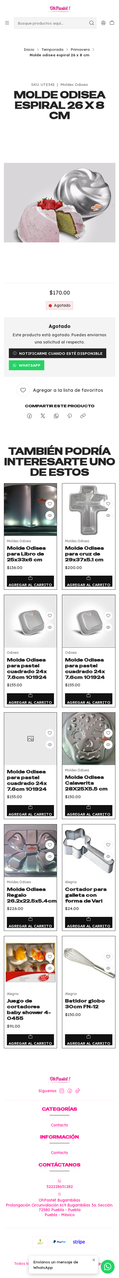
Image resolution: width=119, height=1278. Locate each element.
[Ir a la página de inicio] (59, 8)
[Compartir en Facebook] (29, 416)
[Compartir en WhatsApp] (56, 416)
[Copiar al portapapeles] (82, 416)
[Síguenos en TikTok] (78, 1091)
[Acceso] (103, 22)
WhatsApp (29, 365)
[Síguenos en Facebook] (70, 1091)
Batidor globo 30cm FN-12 (85, 1004)
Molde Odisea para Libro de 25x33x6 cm (26, 554)
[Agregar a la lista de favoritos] (49, 503)
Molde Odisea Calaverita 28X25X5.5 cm (86, 783)
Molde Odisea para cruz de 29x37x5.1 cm (84, 554)
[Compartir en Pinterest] (69, 416)
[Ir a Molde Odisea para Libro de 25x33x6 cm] (30, 509)
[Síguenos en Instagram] (61, 1091)
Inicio (29, 49)
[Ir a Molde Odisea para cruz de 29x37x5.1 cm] (88, 509)
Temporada (52, 49)
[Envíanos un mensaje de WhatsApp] (108, 1267)
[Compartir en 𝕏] (43, 416)
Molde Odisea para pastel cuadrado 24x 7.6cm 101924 (27, 668)
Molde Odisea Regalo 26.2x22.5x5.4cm (32, 895)
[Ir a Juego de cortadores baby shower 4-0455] (30, 962)
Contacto (59, 1125)
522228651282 (59, 1186)
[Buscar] (91, 22)
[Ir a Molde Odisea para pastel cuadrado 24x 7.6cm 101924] (30, 621)
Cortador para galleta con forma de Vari (86, 895)
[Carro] (112, 22)
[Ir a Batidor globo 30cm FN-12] (88, 962)
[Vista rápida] (49, 515)
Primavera (80, 49)
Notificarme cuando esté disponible (60, 353)
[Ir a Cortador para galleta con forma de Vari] (88, 850)
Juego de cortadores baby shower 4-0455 (29, 1009)
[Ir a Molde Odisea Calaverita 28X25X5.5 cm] (88, 739)
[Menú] (7, 22)
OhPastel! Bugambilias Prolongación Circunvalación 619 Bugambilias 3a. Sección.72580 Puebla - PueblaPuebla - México (59, 1207)
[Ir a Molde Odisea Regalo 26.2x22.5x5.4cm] (30, 850)
